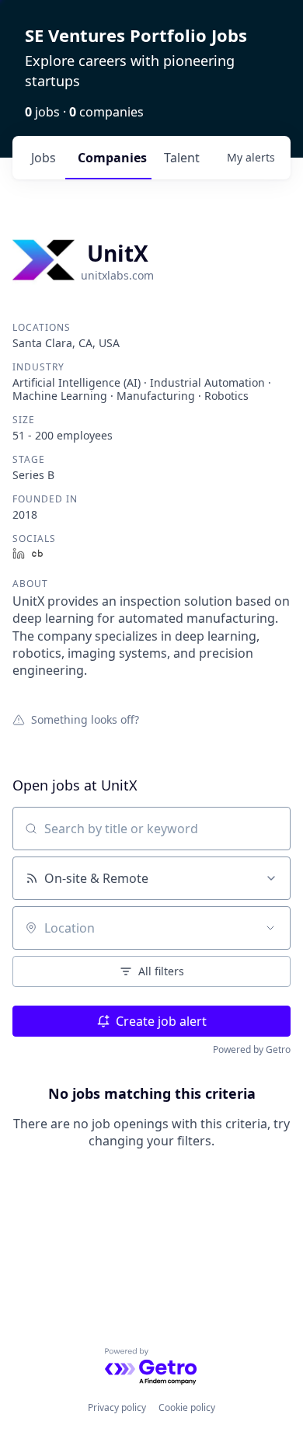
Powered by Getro (252, 1049)
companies (112, 157)
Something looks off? (85, 719)
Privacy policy (117, 1407)
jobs (43, 157)
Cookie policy (186, 1407)
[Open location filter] (270, 928)
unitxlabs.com (117, 275)
